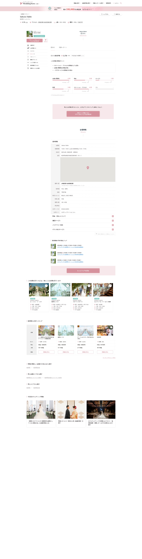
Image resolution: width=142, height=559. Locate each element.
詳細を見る (66, 352)
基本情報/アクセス (34, 65)
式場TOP (32, 45)
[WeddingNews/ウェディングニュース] (27, 4)
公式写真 (33, 48)
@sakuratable (65, 209)
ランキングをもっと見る (109, 357)
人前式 (67, 195)
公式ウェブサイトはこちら (68, 212)
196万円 (80, 22)
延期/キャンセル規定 (35, 68)
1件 (26, 22)
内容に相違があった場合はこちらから (106, 234)
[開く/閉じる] (113, 216)
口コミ (32, 54)
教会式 (63, 195)
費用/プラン (33, 59)
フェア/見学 (34, 62)
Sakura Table (26, 16)
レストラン (27, 19)
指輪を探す (77, 3)
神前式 (71, 195)
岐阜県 (22, 19)
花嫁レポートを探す (98, 3)
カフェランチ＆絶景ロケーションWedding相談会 (70, 247)
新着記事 (108, 3)
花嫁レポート (33, 56)
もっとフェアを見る (83, 271)
